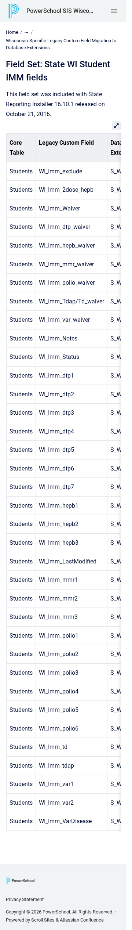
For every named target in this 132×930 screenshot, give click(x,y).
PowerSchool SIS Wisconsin (61, 10)
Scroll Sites (43, 920)
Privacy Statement (25, 899)
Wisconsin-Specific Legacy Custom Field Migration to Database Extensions (61, 44)
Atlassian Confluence (82, 920)
